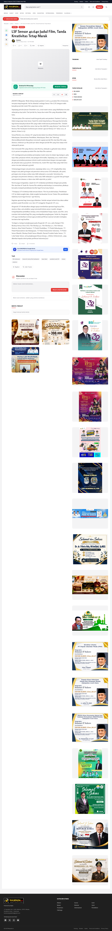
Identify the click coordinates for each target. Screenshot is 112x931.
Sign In (99, 7)
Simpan (23, 243)
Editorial (28, 13)
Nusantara (40, 13)
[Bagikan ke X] (6, 39)
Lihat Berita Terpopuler (101, 69)
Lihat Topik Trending (101, 59)
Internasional (50, 13)
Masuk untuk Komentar (60, 289)
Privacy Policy (105, 1)
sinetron (15, 262)
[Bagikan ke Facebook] (6, 35)
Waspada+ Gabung (60, 86)
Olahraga (67, 13)
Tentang (76, 1)
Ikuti (65, 249)
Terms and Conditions (95, 1)
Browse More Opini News (100, 79)
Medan (6, 13)
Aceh (16, 13)
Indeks (86, 1)
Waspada (6, 23)
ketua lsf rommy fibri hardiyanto (31, 259)
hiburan (17, 23)
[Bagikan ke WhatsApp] (6, 30)
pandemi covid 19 (54, 259)
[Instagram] (13, 920)
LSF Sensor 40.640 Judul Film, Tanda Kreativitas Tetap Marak (35, 23)
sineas (63, 259)
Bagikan (17, 267)
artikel (11, 23)
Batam (22, 13)
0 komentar (32, 243)
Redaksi (81, 1)
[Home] (89, 7)
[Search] (81, 7)
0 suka (15, 243)
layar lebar (44, 259)
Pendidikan (59, 13)
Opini (34, 13)
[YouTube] (18, 920)
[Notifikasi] (93, 7)
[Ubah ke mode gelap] (106, 7)
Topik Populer (77, 88)
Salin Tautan (28, 267)
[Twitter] (9, 920)
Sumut (11, 13)
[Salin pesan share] (6, 44)
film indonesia (16, 259)
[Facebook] (5, 920)
